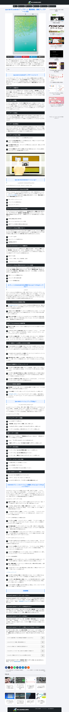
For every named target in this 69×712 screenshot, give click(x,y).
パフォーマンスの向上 (12, 195)
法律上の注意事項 (38, 708)
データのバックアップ (13, 305)
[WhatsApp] (14, 667)
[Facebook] (6, 667)
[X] (9, 667)
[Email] (25, 667)
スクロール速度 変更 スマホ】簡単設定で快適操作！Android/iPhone (15, 671)
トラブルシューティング (11, 572)
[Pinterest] (12, 667)
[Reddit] (28, 667)
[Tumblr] (17, 667)
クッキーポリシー (44, 708)
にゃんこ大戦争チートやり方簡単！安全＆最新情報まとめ (36, 671)
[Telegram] (23, 667)
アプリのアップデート (13, 394)
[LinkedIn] (20, 667)
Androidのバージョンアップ (25, 601)
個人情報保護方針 (51, 708)
